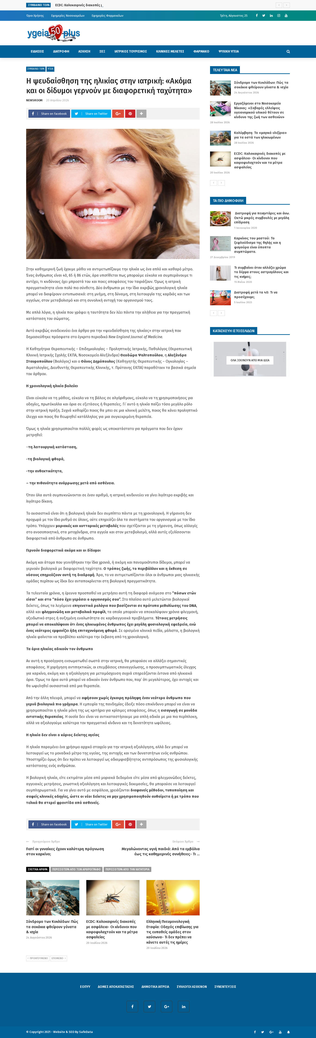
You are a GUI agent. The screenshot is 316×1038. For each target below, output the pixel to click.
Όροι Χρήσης (35, 15)
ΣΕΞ (102, 51)
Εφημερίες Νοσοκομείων (67, 15)
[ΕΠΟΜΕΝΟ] (221, 183)
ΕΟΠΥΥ (85, 987)
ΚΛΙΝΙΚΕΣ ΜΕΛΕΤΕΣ (170, 51)
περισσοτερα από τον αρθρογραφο (76, 869)
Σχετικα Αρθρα (37, 869)
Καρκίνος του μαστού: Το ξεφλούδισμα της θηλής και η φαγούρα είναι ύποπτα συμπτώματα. (257, 245)
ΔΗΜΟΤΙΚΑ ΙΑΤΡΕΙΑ (155, 987)
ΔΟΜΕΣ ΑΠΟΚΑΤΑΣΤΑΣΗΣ (116, 987)
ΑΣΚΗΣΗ (84, 51)
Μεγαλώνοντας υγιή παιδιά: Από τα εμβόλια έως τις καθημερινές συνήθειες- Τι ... (161, 851)
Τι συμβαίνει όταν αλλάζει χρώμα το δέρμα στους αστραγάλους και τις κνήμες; (261, 272)
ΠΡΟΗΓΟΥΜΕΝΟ (39, 958)
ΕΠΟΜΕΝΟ (57, 958)
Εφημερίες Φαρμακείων (107, 15)
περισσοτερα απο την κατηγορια (127, 869)
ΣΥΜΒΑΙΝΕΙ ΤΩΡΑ (35, 69)
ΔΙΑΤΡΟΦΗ (61, 51)
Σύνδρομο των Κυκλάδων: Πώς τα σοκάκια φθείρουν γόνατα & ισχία (52, 926)
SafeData (86, 1032)
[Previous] (213, 183)
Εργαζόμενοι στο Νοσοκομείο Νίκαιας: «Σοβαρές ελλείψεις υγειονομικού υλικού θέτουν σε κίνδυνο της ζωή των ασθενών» (259, 110)
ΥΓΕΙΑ (50, 69)
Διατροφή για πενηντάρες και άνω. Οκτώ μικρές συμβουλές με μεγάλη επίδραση (262, 217)
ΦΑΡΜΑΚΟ (201, 51)
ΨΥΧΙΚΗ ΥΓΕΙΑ (229, 51)
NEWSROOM (34, 100)
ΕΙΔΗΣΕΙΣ (37, 51)
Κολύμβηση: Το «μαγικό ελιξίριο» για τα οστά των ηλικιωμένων (260, 135)
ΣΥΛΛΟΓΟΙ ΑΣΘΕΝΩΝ (192, 987)
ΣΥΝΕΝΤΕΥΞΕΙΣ (225, 987)
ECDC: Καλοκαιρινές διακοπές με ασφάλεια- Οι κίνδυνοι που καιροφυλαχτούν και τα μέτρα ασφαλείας (133, 5)
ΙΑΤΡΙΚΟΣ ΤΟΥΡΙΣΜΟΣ (131, 51)
